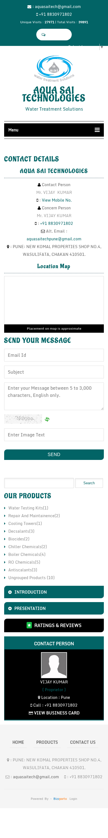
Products (47, 742)
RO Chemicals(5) (24, 562)
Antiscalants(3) (22, 570)
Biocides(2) (18, 539)
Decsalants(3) (21, 531)
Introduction (30, 592)
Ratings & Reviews (57, 625)
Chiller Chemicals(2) (27, 546)
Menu (13, 130)
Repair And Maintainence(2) (34, 515)
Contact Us (83, 742)
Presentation (30, 608)
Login (73, 798)
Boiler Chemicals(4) (26, 554)
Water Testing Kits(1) (28, 508)
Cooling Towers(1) (25, 523)
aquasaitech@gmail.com (58, 6)
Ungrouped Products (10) (31, 577)
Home (18, 742)
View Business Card (56, 713)
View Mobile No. (57, 200)
